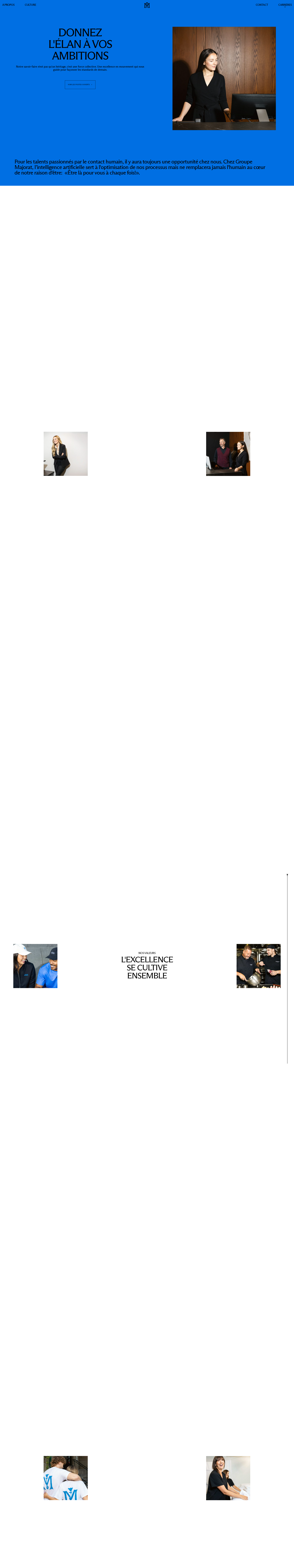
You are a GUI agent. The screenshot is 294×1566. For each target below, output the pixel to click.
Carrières (285, 4)
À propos (8, 4)
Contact (262, 4)
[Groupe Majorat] (147, 5)
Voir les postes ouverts (79, 85)
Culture (30, 4)
